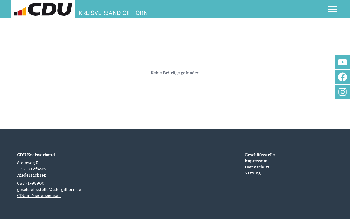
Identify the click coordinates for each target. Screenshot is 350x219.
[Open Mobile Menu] (333, 9)
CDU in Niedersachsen (39, 195)
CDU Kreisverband (36, 154)
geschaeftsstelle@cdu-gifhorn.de (49, 189)
